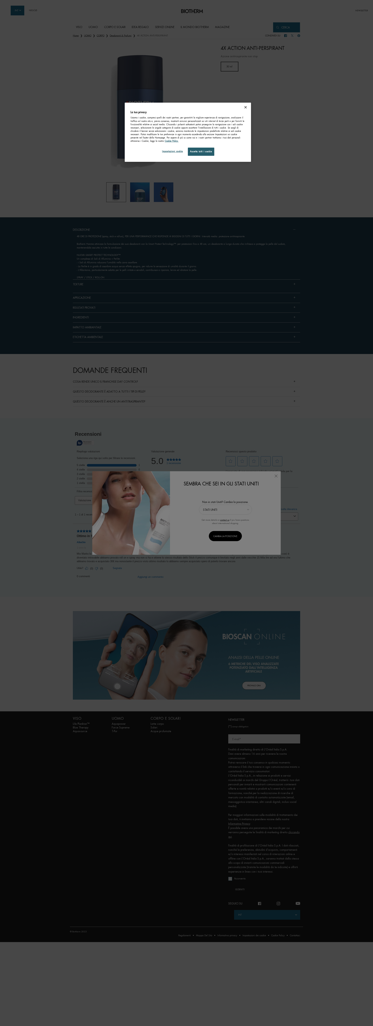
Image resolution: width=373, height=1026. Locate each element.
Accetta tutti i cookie (201, 152)
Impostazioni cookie (172, 151)
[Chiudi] (245, 107)
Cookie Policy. (172, 141)
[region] (188, 132)
